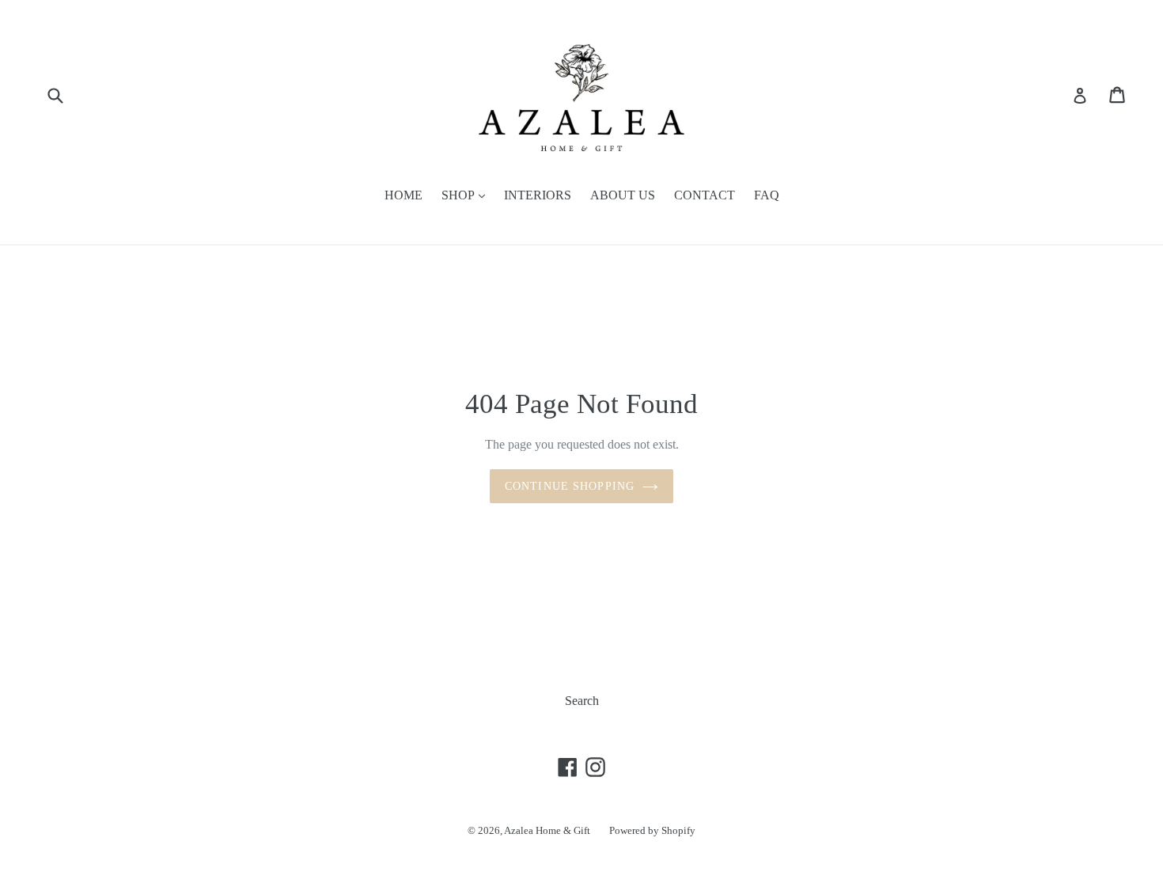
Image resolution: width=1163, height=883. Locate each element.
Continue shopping (570, 486)
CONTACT (704, 195)
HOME (403, 195)
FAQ (766, 195)
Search (582, 700)
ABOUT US (622, 195)
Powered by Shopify (652, 830)
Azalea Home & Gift (547, 830)
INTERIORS (537, 195)
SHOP (459, 195)
